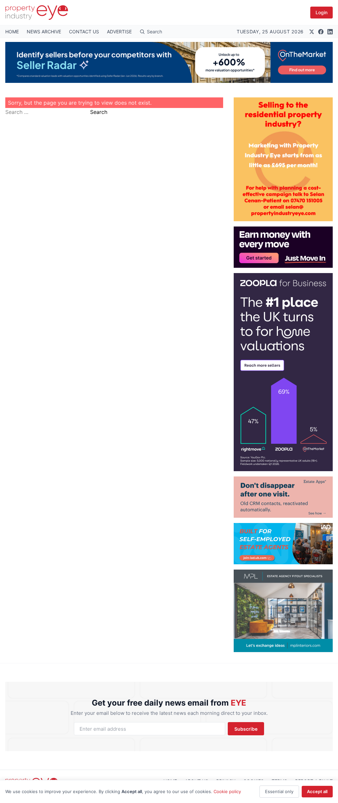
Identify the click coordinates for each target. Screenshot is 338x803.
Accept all (317, 791)
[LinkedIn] (330, 31)
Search (98, 112)
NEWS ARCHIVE (44, 31)
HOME (12, 31)
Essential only (279, 791)
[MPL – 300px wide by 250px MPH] (283, 611)
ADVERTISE (119, 31)
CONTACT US (84, 31)
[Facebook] (320, 31)
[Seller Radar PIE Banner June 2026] (169, 62)
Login (321, 12)
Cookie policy (227, 791)
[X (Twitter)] (311, 31)
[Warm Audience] (283, 497)
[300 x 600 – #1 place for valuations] (283, 372)
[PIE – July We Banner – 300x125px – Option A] (283, 247)
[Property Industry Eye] (36, 12)
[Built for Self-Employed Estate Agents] (283, 543)
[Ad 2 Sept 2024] (283, 159)
